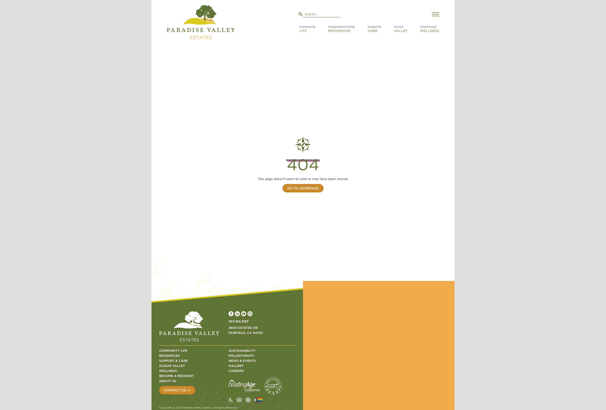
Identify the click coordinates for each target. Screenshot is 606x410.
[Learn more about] (303, 188)
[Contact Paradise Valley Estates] (177, 390)
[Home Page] (201, 23)
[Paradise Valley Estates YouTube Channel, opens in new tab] (243, 313)
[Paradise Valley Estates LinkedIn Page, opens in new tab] (237, 313)
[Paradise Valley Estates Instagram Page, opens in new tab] (249, 313)
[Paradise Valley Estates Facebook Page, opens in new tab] (231, 313)
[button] (307, 30)
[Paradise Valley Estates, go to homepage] (189, 327)
